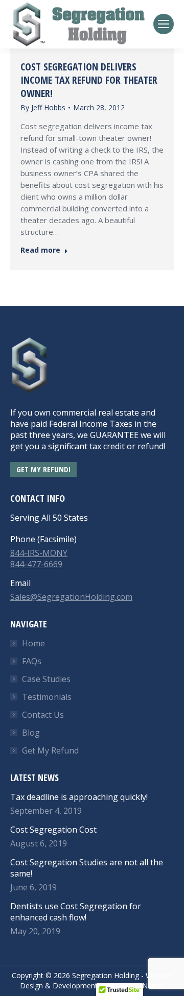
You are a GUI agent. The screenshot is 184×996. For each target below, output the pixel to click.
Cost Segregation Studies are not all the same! (86, 868)
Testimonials (47, 696)
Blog (31, 732)
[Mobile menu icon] (163, 24)
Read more (40, 250)
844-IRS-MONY (38, 552)
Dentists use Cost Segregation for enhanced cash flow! (75, 912)
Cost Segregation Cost (53, 829)
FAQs (31, 661)
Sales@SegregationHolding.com (71, 596)
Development (75, 985)
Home (33, 643)
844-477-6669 (36, 564)
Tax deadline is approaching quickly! (79, 797)
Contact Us (43, 714)
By (42, 107)
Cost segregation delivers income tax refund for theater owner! (88, 80)
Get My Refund (50, 750)
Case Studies (46, 679)
